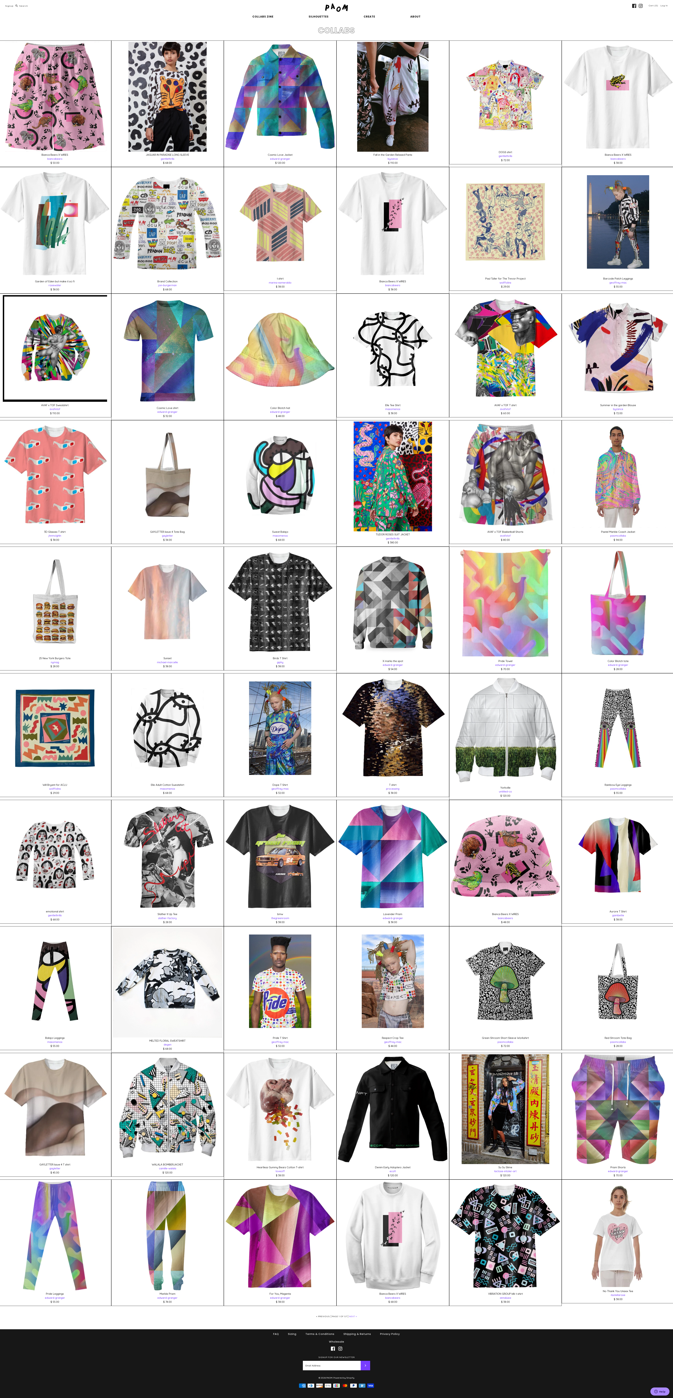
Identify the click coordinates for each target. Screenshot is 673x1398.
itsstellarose (618, 1295)
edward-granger (280, 158)
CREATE (369, 16)
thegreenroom (280, 918)
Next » (353, 1316)
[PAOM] (336, 5)
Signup (9, 6)
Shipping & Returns (357, 1334)
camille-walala (167, 1168)
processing (392, 788)
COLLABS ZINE (262, 16)
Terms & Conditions (319, 1334)
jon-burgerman (167, 285)
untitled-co (505, 791)
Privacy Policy (390, 1334)
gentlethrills (167, 158)
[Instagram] (641, 6)
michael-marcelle (167, 662)
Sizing (292, 1334)
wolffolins (505, 282)
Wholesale (336, 1341)
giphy (280, 662)
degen (167, 1044)
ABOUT (415, 16)
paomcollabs (618, 535)
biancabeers (54, 158)
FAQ (276, 1334)
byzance (393, 158)
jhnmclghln (55, 535)
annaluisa (505, 1297)
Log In (664, 5)
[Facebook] (634, 6)
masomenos (392, 409)
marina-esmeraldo (280, 282)
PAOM (329, 1377)
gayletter (167, 535)
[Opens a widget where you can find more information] (659, 1391)
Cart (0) (654, 5)
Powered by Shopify (343, 1377)
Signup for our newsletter (336, 1357)
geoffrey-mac (618, 282)
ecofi (393, 1171)
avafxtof (55, 409)
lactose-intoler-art (505, 1171)
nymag (55, 662)
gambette (618, 915)
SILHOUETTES (319, 16)
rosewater (55, 285)
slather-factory (167, 918)
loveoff (280, 1171)
